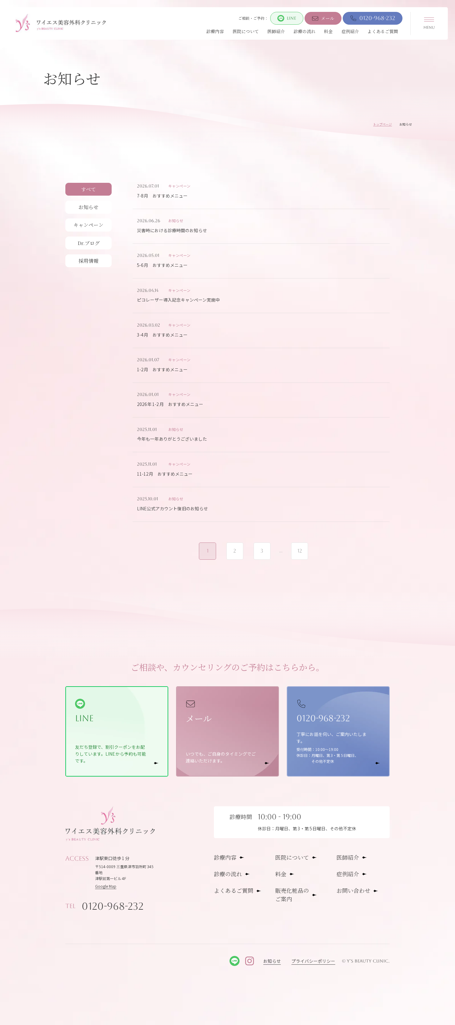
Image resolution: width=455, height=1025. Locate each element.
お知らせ (88, 207)
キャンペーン (88, 224)
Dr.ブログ (89, 243)
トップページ (382, 124)
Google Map (105, 886)
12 (299, 551)
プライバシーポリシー (313, 961)
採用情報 (88, 260)
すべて (88, 189)
